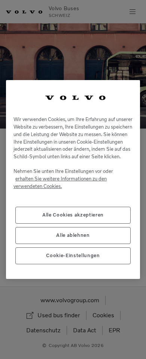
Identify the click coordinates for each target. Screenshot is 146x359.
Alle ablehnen (73, 235)
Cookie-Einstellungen (73, 255)
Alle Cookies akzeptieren (73, 215)
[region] (73, 179)
